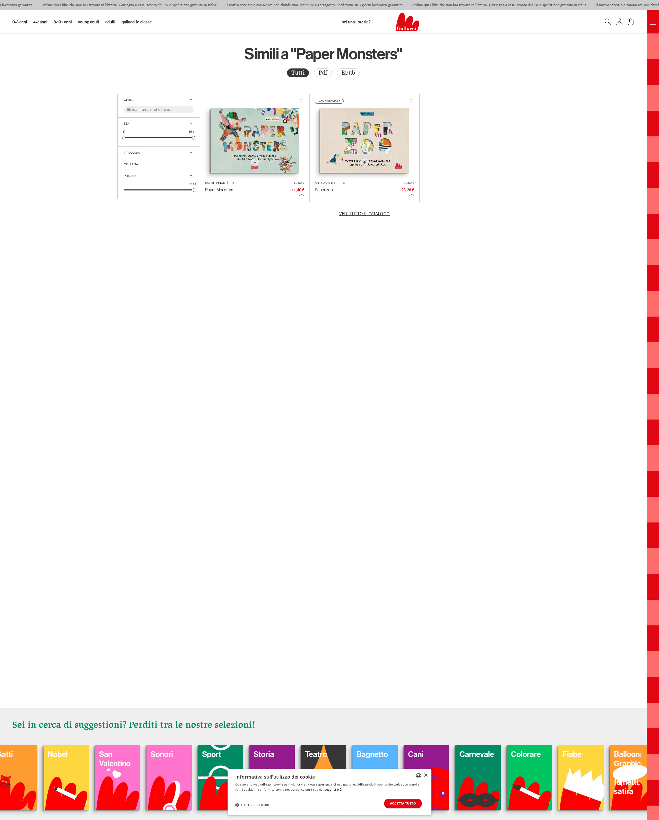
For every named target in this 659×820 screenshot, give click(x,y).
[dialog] (329, 792)
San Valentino (78, 758)
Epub (348, 72)
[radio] (298, 72)
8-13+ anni (63, 21)
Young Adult (88, 21)
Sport (175, 754)
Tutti (298, 72)
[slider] (124, 137)
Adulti (110, 21)
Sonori (126, 754)
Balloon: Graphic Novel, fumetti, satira (591, 772)
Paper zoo (324, 189)
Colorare (490, 754)
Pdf (322, 72)
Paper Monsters (219, 189)
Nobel (22, 754)
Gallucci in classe (137, 21)
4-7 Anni (40, 21)
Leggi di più (333, 789)
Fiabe (535, 754)
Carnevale (440, 754)
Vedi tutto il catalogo (364, 213)
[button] (253, 805)
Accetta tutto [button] (403, 803)
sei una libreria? (356, 21)
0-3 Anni (19, 21)
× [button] (426, 775)
